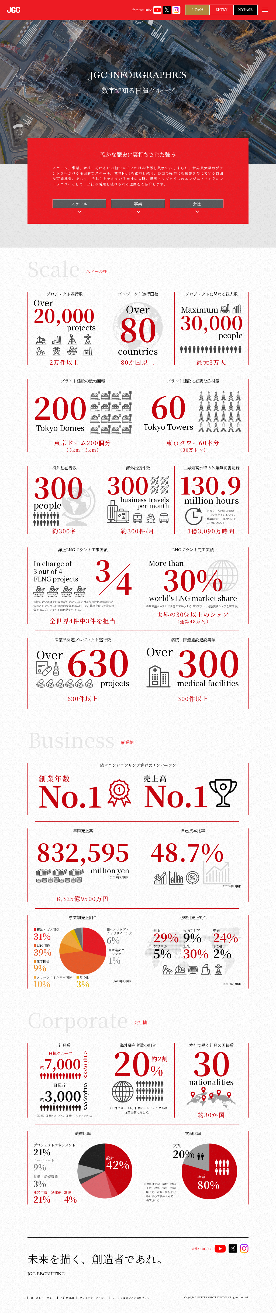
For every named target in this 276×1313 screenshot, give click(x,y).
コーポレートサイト (42, 1298)
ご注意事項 (67, 1298)
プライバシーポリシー (93, 1298)
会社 (197, 204)
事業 (138, 204)
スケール (79, 204)
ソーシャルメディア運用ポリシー (132, 1298)
